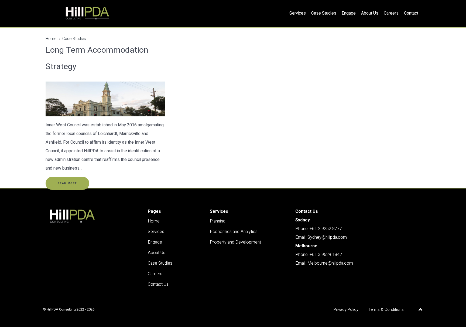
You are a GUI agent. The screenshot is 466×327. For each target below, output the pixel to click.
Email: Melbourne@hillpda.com (324, 263)
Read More (67, 183)
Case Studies (74, 39)
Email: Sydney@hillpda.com (321, 237)
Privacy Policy (346, 309)
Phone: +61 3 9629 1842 (318, 254)
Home (51, 39)
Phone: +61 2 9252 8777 (318, 228)
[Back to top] (420, 309)
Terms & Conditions (386, 309)
